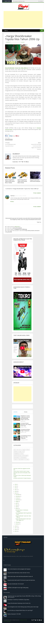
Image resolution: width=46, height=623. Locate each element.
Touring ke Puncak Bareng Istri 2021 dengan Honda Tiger (26, 424)
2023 (16, 486)
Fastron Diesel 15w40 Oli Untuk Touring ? (21, 471)
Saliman (12, 195)
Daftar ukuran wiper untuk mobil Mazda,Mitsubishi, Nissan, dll (20, 576)
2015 (16, 531)
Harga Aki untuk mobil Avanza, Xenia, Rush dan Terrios (18, 572)
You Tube (27, 459)
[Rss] (19, 161)
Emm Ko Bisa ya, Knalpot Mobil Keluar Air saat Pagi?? (20, 610)
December (18, 494)
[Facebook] (21, 161)
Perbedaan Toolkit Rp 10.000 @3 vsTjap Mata (18, 599)
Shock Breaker (23, 457)
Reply (13, 201)
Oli (23, 451)
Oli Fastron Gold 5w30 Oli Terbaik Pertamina (22, 478)
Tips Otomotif (21, 459)
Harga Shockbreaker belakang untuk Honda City (18, 603)
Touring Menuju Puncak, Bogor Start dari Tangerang (26, 437)
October (17, 498)
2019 (16, 493)
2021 (16, 489)
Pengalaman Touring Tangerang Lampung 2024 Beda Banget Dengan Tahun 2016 (25, 417)
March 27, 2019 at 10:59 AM (20, 195)
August (17, 501)
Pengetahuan (16, 453)
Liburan (15, 416)
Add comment (37, 206)
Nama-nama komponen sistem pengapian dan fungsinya (18, 569)
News (21, 451)
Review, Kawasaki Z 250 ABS (14, 614)
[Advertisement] (25, 19)
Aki (14, 449)
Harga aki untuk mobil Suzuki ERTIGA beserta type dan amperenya (21, 580)
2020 (16, 491)
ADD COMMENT (37, 193)
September (18, 499)
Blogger (9, 621)
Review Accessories (17, 455)
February (17, 522)
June (17, 503)
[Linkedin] (26, 161)
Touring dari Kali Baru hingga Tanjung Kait (25, 430)
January (17, 524)
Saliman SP (5, 621)
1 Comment (22, 42)
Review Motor (16, 457)
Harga (24, 449)
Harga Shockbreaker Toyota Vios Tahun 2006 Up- (16, 68)
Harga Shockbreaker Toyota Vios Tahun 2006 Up (22, 37)
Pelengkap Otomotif (22, 619)
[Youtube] (27, 161)
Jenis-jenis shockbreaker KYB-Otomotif (15, 583)
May (17, 505)
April (17, 506)
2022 (16, 487)
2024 (16, 484)
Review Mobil (25, 455)
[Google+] (24, 161)
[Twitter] (22, 161)
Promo (22, 453)
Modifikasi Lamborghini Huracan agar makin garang (17, 587)
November (18, 496)
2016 (16, 529)
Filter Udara (19, 449)
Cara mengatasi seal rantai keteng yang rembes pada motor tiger (22, 606)
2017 (16, 527)
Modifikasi (16, 451)
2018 (16, 526)
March (17, 508)
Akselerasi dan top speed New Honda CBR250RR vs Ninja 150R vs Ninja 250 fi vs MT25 (24, 596)
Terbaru (15, 459)
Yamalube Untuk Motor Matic (19, 1)
